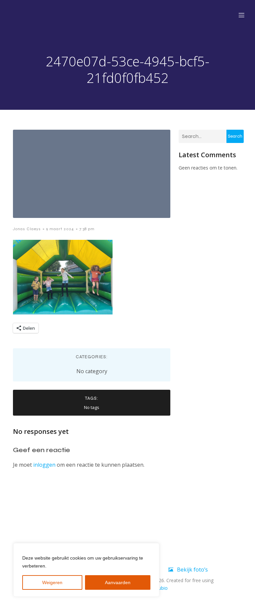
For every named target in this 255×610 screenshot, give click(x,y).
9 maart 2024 (60, 229)
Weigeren (52, 582)
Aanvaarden (117, 582)
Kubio (161, 588)
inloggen (44, 464)
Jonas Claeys (27, 229)
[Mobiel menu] (241, 15)
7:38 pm (87, 229)
